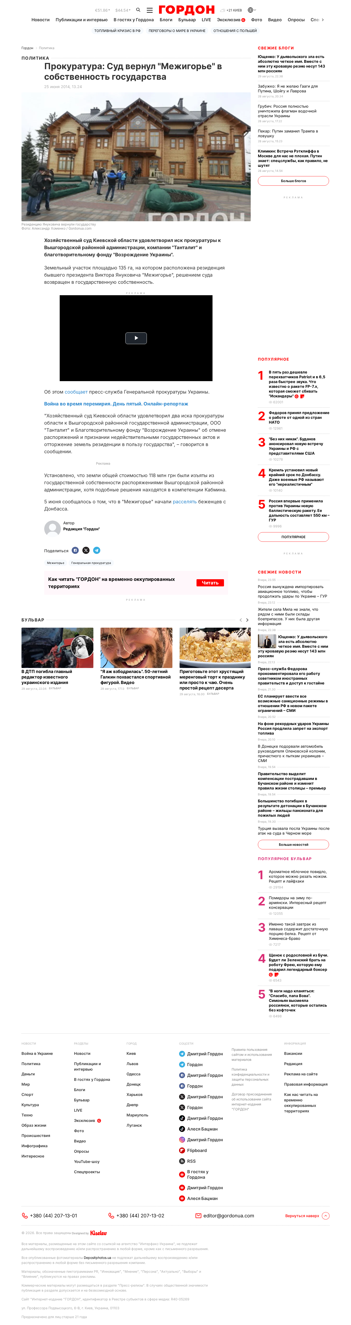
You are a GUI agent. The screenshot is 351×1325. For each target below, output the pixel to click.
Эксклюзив (229, 19)
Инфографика (34, 1145)
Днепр (132, 1104)
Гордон (27, 48)
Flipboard (197, 1150)
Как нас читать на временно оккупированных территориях (301, 1102)
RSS (191, 1161)
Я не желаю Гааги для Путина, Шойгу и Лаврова (288, 88)
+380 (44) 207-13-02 (140, 1216)
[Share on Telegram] (96, 551)
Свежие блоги (276, 48)
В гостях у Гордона (134, 19)
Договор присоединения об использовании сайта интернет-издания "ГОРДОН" (252, 1101)
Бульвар (187, 19)
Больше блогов (293, 181)
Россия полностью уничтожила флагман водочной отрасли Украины (287, 111)
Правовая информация (306, 1084)
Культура (30, 1104)
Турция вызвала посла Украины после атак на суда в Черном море (294, 831)
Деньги (28, 1074)
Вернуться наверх (302, 1215)
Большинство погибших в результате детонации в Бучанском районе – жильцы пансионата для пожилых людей (292, 808)
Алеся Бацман (202, 1128)
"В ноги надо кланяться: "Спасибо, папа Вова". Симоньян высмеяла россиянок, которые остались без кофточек (298, 1000)
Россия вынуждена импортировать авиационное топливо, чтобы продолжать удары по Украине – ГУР (293, 591)
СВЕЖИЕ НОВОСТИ (279, 572)
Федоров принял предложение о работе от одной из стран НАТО (299, 417)
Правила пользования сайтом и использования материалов (252, 1054)
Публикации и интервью (82, 19)
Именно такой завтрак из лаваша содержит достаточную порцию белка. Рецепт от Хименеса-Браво (298, 931)
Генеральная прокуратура (91, 563)
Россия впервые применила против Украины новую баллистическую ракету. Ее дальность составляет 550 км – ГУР (299, 510)
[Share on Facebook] (75, 551)
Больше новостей (293, 844)
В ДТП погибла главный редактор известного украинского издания (46, 677)
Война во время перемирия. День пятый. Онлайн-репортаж (116, 404)
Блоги (166, 19)
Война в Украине (37, 1053)
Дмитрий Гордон (205, 1053)
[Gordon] (186, 10)
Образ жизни (33, 1125)
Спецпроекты (87, 1171)
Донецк (134, 1084)
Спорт (27, 1094)
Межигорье (55, 563)
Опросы (296, 19)
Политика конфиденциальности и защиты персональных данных (250, 1076)
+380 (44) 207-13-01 (53, 1216)
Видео (275, 19)
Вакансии (293, 1053)
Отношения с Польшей (235, 31)
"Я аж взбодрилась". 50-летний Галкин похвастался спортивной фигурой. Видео (136, 677)
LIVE (206, 19)
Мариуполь (137, 1115)
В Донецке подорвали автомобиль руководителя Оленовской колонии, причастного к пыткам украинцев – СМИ (292, 753)
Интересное (32, 1156)
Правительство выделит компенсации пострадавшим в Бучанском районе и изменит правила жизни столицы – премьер (292, 780)
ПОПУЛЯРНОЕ (273, 359)
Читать (210, 583)
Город (132, 1043)
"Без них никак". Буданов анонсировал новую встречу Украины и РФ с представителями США (296, 446)
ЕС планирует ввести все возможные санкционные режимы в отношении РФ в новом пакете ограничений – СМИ (293, 703)
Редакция (293, 1063)
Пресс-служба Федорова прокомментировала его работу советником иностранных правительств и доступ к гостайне (291, 675)
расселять (185, 502)
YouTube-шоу (87, 1161)
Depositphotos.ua (97, 1258)
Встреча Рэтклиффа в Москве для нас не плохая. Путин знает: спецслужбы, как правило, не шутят (293, 158)
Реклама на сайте (301, 1074)
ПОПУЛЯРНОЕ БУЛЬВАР (285, 858)
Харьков (135, 1094)
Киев (131, 1053)
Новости (41, 19)
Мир (25, 1084)
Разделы (81, 1043)
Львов (132, 1063)
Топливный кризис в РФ (117, 31)
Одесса (133, 1074)
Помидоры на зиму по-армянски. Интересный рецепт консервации (297, 902)
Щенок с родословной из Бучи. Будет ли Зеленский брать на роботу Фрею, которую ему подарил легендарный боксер (298, 962)
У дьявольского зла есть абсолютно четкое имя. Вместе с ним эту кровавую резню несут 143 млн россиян (291, 63)
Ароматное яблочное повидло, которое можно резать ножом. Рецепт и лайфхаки (298, 876)
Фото (256, 19)
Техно (27, 1115)
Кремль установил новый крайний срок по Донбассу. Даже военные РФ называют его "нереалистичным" (296, 477)
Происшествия (35, 1135)
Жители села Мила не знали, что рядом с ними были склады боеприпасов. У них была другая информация (289, 616)
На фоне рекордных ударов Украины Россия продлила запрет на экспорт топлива (293, 728)
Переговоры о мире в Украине (177, 31)
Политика (46, 48)
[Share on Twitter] (86, 551)
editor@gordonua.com (228, 1216)
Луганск (134, 1125)
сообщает (76, 392)
